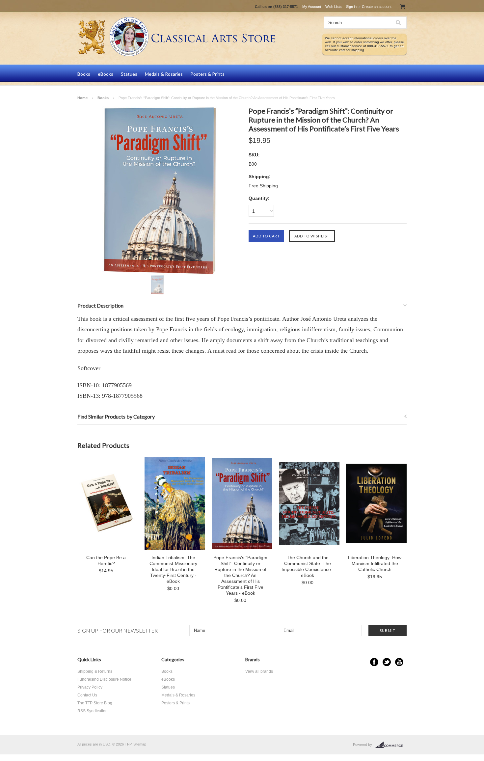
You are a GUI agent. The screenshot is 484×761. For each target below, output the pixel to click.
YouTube (399, 662)
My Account (311, 7)
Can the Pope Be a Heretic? (106, 560)
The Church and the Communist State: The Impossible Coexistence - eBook (308, 566)
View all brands (259, 671)
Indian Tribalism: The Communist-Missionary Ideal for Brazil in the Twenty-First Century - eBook (173, 569)
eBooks (105, 74)
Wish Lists (333, 7)
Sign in (351, 7)
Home (82, 98)
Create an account (376, 7)
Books (83, 74)
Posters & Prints (207, 74)
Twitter (387, 662)
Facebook (374, 662)
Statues (129, 74)
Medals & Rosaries (164, 74)
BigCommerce (391, 744)
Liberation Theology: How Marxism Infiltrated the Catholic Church (374, 563)
